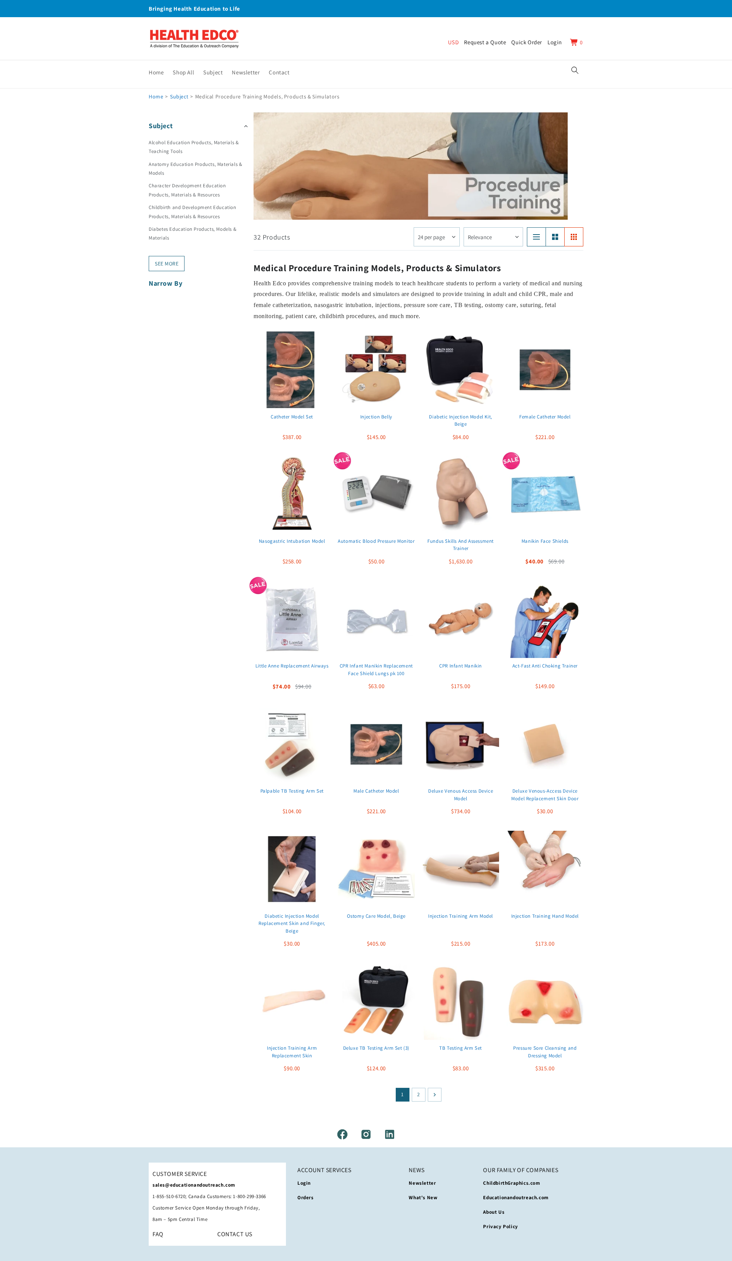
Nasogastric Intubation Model (292, 541)
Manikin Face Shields (545, 541)
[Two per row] (555, 236)
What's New (423, 1197)
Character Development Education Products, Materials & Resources (187, 190)
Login (304, 1183)
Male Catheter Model (376, 791)
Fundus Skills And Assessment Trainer (460, 545)
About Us (493, 1212)
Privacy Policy (500, 1226)
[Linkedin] (390, 1134)
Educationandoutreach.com (515, 1197)
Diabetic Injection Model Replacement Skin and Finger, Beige (291, 923)
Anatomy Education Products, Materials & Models (195, 168)
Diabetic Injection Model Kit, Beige (460, 420)
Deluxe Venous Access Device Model (460, 795)
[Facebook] (342, 1134)
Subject (179, 96)
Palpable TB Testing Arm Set (292, 791)
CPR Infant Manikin (460, 666)
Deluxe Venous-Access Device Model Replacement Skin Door (544, 795)
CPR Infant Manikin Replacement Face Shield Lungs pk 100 (376, 670)
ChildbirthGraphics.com (511, 1183)
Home (156, 96)
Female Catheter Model (545, 416)
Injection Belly (376, 416)
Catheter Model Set (292, 416)
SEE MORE (166, 263)
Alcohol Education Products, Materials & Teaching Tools (194, 146)
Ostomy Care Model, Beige (376, 915)
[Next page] (434, 1095)
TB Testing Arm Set (460, 1048)
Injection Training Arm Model (460, 915)
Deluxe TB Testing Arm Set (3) (376, 1048)
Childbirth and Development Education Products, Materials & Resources (192, 211)
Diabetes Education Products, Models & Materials (192, 233)
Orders (305, 1197)
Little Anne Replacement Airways (292, 666)
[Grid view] (573, 236)
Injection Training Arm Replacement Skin (292, 1052)
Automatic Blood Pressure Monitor (376, 541)
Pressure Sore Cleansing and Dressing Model (544, 1052)
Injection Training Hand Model (545, 915)
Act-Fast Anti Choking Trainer (545, 666)
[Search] (575, 70)
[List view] (536, 236)
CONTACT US (234, 1234)
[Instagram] (366, 1134)
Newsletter (422, 1183)
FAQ (158, 1234)
